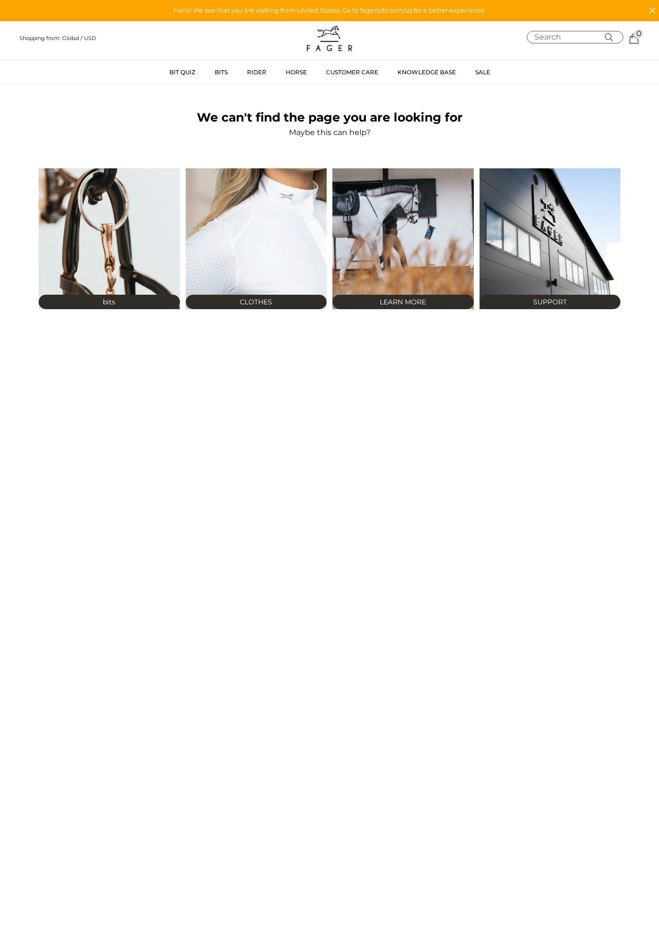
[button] (329, 10)
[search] (579, 37)
